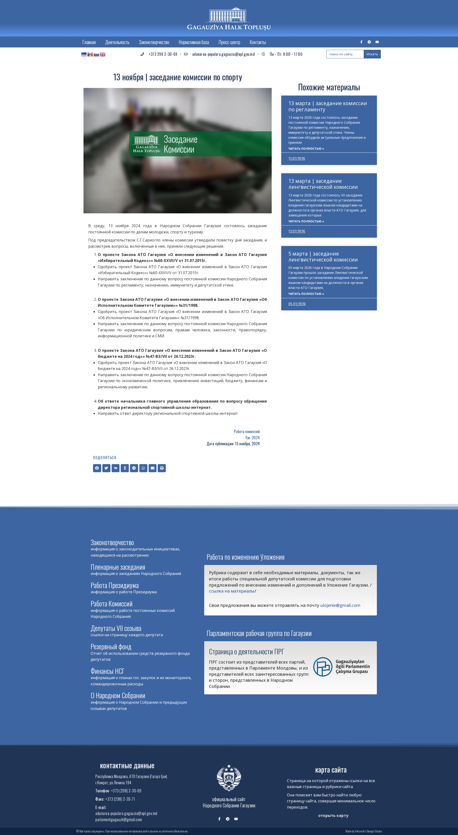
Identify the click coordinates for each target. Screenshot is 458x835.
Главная (89, 42)
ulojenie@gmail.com (340, 605)
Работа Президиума (115, 585)
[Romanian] (90, 54)
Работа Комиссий (112, 603)
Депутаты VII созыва (116, 628)
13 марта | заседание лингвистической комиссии (323, 184)
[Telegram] (369, 42)
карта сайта (331, 769)
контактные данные (127, 765)
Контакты (258, 42)
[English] (103, 54)
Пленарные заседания (118, 567)
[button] (97, 468)
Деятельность (117, 42)
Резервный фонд (111, 646)
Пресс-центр (229, 42)
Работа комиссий (247, 431)
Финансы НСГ (108, 671)
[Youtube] (377, 42)
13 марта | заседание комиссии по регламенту (327, 106)
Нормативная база (194, 42)
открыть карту (333, 815)
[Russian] (97, 54)
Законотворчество (154, 42)
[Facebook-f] (361, 42)
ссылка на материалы (232, 591)
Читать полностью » (306, 149)
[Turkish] (84, 54)
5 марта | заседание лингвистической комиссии (323, 256)
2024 (256, 438)
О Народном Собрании (118, 695)
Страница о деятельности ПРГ (246, 651)
